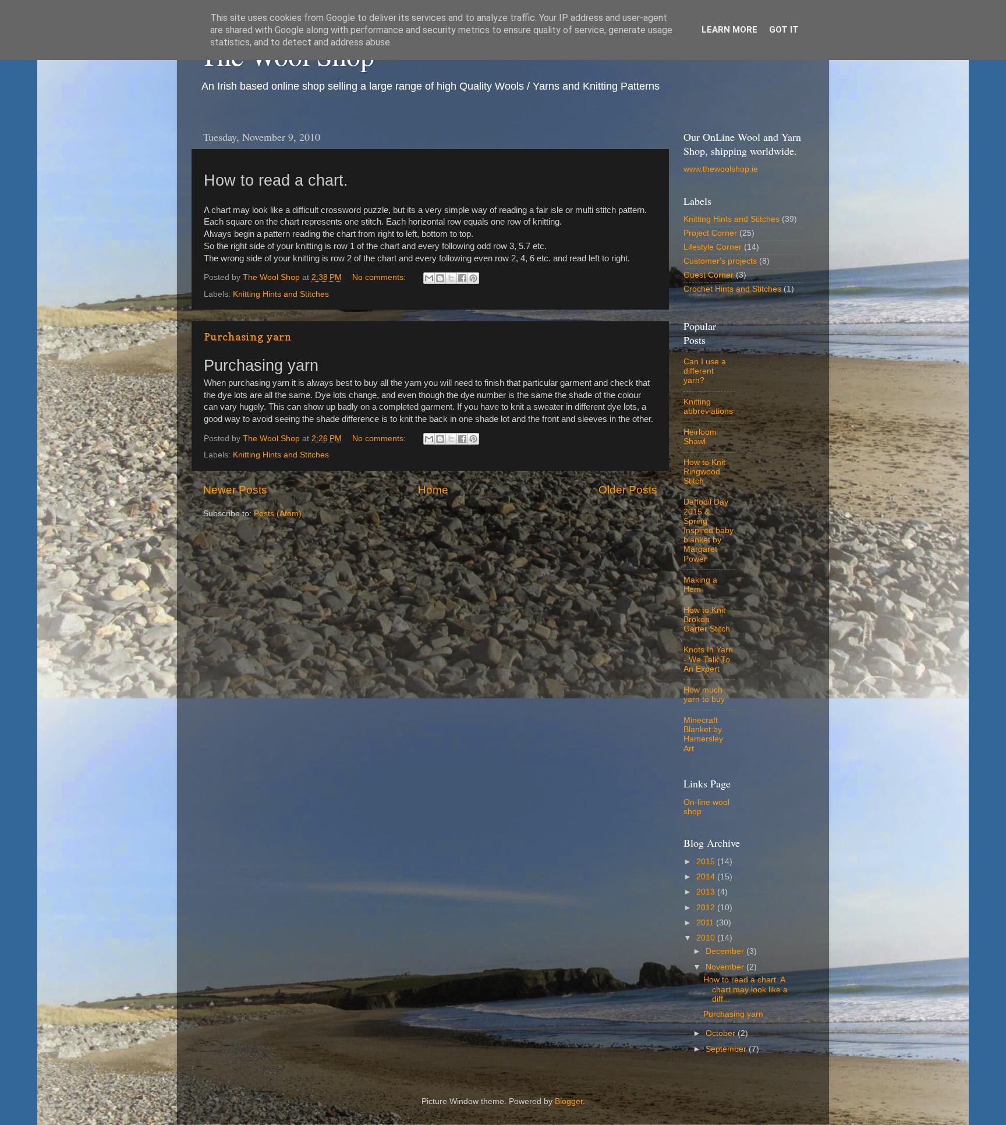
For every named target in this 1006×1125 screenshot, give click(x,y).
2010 (706, 938)
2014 (706, 876)
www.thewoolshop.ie (720, 169)
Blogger (569, 1101)
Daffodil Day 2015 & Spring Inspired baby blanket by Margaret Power (708, 530)
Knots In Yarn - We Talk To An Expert (708, 659)
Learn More (729, 29)
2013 (706, 892)
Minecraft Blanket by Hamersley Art (703, 734)
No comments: (380, 277)
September (727, 1049)
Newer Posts (235, 490)
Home (433, 490)
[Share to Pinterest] (473, 278)
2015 (706, 861)
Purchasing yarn (248, 337)
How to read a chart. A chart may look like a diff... (745, 989)
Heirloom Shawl (700, 437)
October (722, 1033)
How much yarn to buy (704, 695)
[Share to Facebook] (462, 278)
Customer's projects (720, 261)
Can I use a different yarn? (704, 371)
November (726, 967)
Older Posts (627, 490)
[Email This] (429, 278)
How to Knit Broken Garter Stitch (706, 619)
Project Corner (710, 233)
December (726, 951)
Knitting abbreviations (708, 407)
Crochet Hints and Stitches (732, 289)
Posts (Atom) (278, 513)
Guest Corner (708, 275)
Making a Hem (700, 585)
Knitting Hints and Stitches (281, 294)
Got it (784, 29)
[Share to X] (451, 278)
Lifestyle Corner (712, 247)
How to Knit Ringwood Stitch (704, 471)
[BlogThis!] (440, 278)
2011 (706, 922)
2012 (706, 907)
